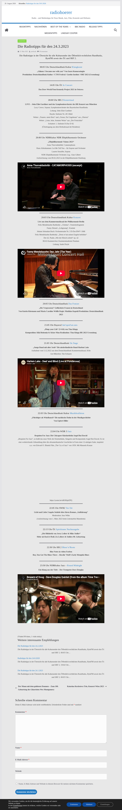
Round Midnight (74, 565)
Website (18, 771)
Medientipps (51, 33)
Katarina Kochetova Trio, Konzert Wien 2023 (85, 686)
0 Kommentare (43, 51)
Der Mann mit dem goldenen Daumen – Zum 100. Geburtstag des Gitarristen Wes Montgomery (38, 688)
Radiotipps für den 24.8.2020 (29, 658)
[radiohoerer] (6, 30)
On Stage (74, 343)
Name (18, 748)
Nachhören (40, 26)
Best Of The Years (59, 26)
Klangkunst (77, 67)
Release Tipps (95, 26)
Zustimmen (74, 804)
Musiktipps (25, 26)
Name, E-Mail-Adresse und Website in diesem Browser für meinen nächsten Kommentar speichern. (55, 784)
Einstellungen (17, 805)
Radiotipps (22, 41)
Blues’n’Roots (68, 547)
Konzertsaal (68, 100)
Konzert (77, 217)
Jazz (69, 431)
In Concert (67, 85)
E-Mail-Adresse (22, 760)
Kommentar (20, 712)
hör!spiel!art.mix (70, 325)
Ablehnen (89, 804)
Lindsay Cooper (69, 33)
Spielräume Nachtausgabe (67, 529)
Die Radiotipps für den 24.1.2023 (30, 670)
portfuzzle (33, 51)
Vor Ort (69, 508)
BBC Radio (80, 26)
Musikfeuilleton (77, 413)
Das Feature (73, 303)
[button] (69, 27)
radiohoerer (61, 12)
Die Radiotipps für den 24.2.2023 (30, 646)
